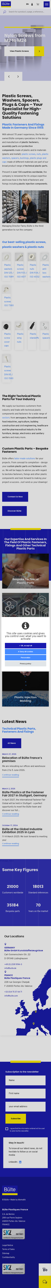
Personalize (25, 657)
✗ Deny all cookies (25, 651)
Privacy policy (25, 663)
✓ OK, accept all (25, 645)
